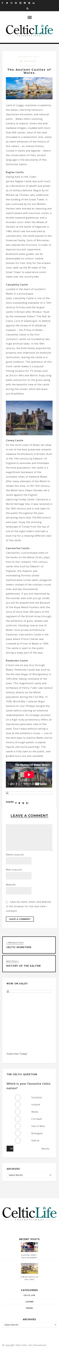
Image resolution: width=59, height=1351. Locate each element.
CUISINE (29, 1301)
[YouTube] (26, 3)
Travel (29, 1308)
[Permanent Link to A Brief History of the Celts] (29, 1273)
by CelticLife (28, 61)
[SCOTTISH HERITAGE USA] (29, 793)
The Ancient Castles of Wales (29, 71)
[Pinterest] (17, 3)
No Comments (28, 66)
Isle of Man (38, 1126)
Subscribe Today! (17, 1053)
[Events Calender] (21, 3)
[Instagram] (13, 3)
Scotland (36, 1097)
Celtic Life (29, 1295)
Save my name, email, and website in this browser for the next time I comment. (28, 906)
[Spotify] (30, 3)
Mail (14, 869)
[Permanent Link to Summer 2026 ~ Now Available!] (29, 1251)
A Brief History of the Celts (29, 1278)
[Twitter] (8, 3)
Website (11, 884)
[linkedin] (35, 3)
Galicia (35, 1140)
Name (15, 854)
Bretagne (37, 1133)
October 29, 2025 (28, 57)
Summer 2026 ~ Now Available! (29, 1256)
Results (45, 1148)
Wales (35, 1111)
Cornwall (36, 1118)
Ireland (35, 1104)
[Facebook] (4, 3)
